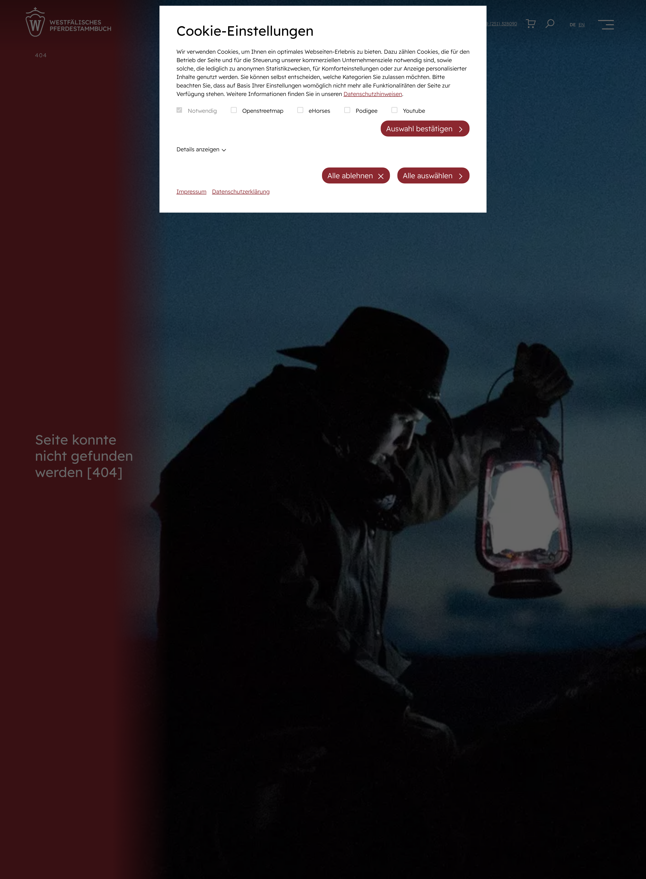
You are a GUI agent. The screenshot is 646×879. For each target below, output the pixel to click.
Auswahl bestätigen (419, 128)
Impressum (191, 191)
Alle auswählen (428, 175)
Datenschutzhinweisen (373, 93)
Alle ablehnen (350, 175)
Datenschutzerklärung (241, 191)
